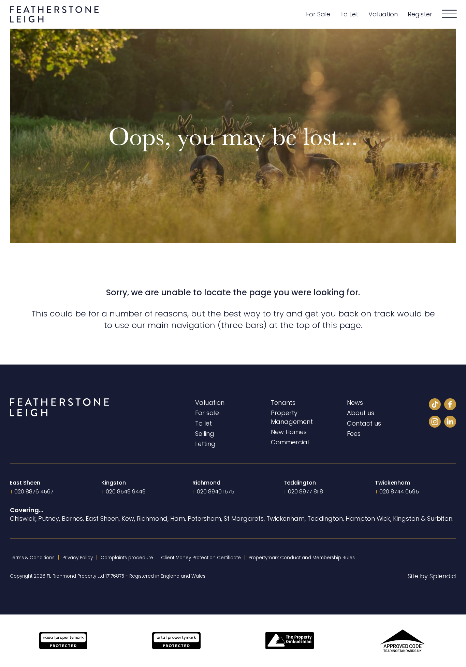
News (355, 402)
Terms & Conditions (32, 557)
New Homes (289, 432)
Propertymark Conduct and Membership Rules (302, 557)
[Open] (449, 14)
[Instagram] (435, 423)
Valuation (383, 14)
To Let (349, 14)
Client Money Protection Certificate (201, 557)
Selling (204, 433)
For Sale (318, 14)
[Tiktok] (435, 405)
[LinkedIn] (450, 423)
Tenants (283, 402)
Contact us (364, 423)
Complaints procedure (127, 557)
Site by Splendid (432, 576)
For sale (207, 413)
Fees (354, 433)
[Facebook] (450, 405)
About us (360, 413)
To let (203, 423)
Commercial (290, 442)
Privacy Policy (77, 557)
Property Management (292, 417)
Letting (205, 444)
